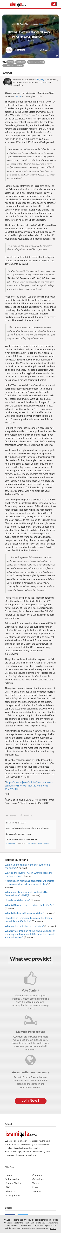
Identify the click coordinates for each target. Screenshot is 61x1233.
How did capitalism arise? (23, 900)
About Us (11, 1192)
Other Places (43, 24)
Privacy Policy (13, 1196)
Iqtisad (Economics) (36, 62)
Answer (46, 50)
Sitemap (36, 1192)
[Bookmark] (54, 18)
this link (18, 96)
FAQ (8, 1188)
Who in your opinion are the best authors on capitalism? (27, 866)
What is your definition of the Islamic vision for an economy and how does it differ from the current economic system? (30, 934)
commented (10, 843)
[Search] (54, 4)
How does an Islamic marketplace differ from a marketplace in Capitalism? (28, 920)
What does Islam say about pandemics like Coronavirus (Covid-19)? (26, 894)
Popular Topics (13, 1183)
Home (9, 1175)
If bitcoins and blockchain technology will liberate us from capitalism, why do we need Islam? (29, 884)
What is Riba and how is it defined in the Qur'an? (29, 907)
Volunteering (12, 1179)
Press (35, 1188)
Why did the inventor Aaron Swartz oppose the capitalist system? (28, 874)
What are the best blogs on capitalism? (30, 926)
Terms (35, 1183)
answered (17, 80)
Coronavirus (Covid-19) (13, 65)
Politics (10, 62)
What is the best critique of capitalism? (30, 913)
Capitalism (21, 62)
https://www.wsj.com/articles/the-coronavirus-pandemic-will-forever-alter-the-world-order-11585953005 (29, 785)
